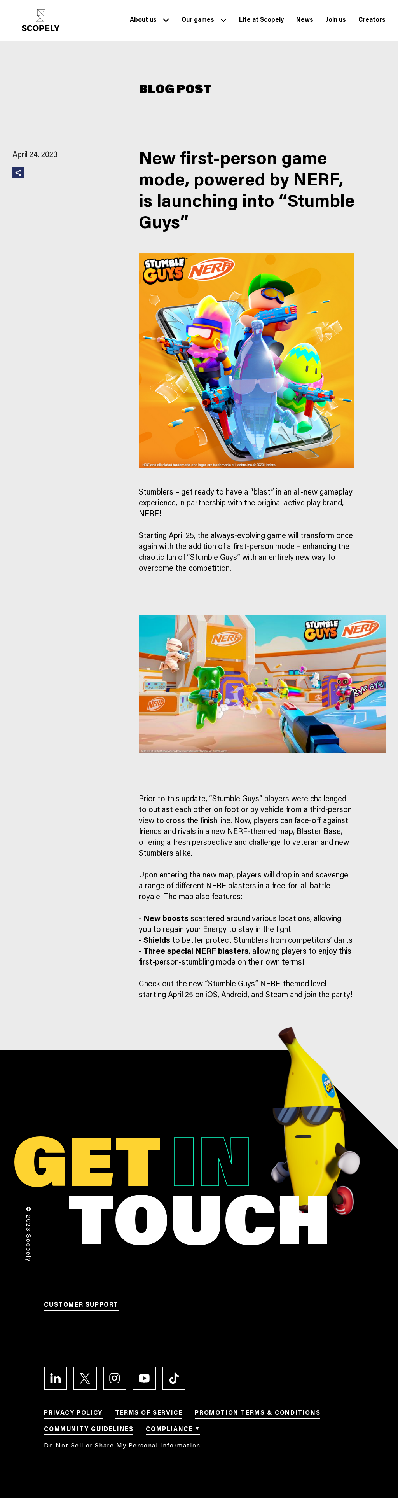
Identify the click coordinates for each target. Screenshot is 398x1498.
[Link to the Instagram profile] (114, 1378)
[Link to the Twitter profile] (85, 1378)
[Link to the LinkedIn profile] (55, 1378)
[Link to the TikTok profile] (173, 1378)
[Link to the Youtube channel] (144, 1378)
